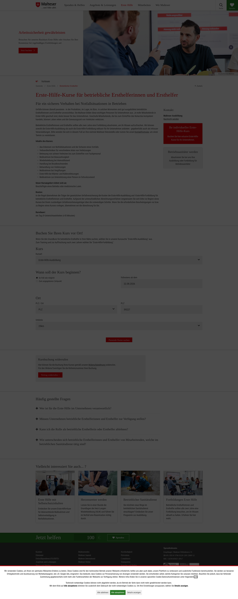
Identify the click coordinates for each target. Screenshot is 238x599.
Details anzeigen (134, 592)
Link (195, 577)
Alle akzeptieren (118, 592)
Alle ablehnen (103, 592)
